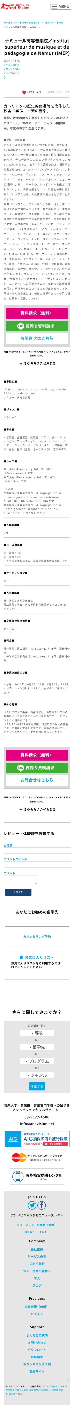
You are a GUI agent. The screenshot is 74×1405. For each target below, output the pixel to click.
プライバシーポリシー (53, 1386)
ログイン (37, 1314)
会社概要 (37, 1249)
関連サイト (37, 1371)
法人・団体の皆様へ (37, 1271)
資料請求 (37, 1357)
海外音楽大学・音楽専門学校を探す (22, 22)
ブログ (37, 1285)
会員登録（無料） (37, 1306)
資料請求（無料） (37, 313)
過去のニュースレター (37, 1232)
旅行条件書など (17, 1394)
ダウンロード (37, 1349)
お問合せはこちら (37, 338)
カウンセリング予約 (37, 936)
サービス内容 (37, 1256)
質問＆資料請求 (40, 326)
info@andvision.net (37, 1123)
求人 (37, 1278)
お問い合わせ (37, 1342)
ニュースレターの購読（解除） (37, 1225)
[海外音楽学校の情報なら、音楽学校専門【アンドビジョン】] (15, 6)
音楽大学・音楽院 (54, 22)
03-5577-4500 (37, 1117)
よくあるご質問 (37, 1335)
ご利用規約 (37, 1263)
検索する (37, 1086)
